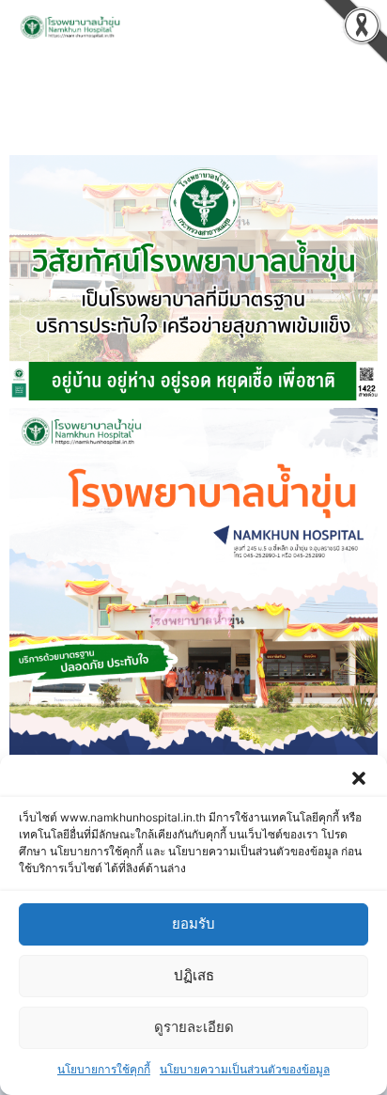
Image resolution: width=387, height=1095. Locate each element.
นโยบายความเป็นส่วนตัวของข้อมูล (245, 1069)
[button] (358, 778)
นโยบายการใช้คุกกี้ (103, 1069)
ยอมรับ (193, 923)
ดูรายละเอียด (194, 1027)
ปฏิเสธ (194, 975)
